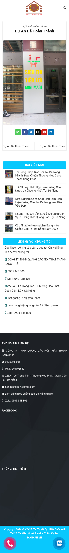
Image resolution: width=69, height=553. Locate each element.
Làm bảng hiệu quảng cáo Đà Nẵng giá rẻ (32, 305)
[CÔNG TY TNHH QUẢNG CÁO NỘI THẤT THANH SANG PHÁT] (34, 8)
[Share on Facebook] (25, 132)
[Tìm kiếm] (65, 7)
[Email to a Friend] (38, 132)
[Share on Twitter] (31, 132)
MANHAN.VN (34, 537)
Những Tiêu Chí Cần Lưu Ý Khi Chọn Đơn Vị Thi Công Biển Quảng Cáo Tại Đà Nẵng (40, 215)
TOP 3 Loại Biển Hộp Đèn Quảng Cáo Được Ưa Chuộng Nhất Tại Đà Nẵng (38, 189)
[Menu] (5, 8)
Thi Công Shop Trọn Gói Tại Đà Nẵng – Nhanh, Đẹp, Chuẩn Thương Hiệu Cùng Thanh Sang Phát (38, 175)
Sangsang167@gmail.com (23, 298)
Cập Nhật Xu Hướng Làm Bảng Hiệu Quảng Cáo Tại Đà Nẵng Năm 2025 (37, 227)
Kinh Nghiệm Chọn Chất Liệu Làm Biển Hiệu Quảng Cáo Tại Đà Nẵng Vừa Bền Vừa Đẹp (38, 202)
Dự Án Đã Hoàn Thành (34, 26)
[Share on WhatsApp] (18, 132)
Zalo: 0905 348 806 (18, 313)
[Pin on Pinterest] (44, 132)
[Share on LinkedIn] (51, 132)
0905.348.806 (16, 271)
